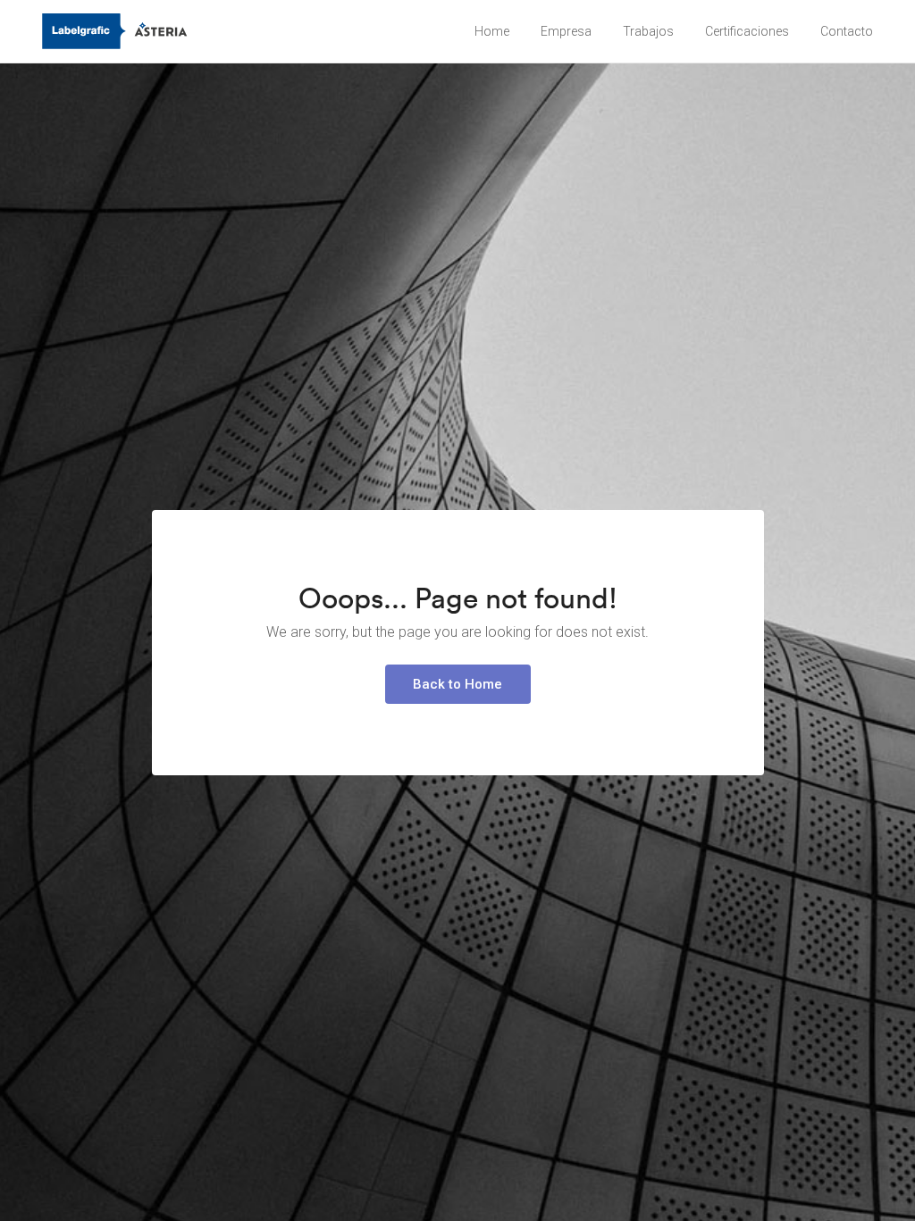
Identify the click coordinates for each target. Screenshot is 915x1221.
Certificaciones (747, 31)
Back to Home (457, 684)
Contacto (846, 31)
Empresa (566, 31)
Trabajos (648, 31)
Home (491, 31)
